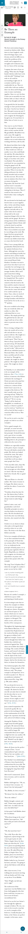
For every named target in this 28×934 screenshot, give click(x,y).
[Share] (2, 35)
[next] (21, 932)
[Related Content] (21, 7)
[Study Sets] (14, 7)
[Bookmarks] (18, 7)
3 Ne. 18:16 (8, 744)
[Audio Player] (23, 928)
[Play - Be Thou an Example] (7, 23)
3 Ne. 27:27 (11, 703)
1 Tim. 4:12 (17, 374)
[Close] (2, 26)
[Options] (24, 7)
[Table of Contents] (2, 7)
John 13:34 (21, 756)
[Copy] (2, 32)
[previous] (7, 932)
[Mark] (2, 29)
